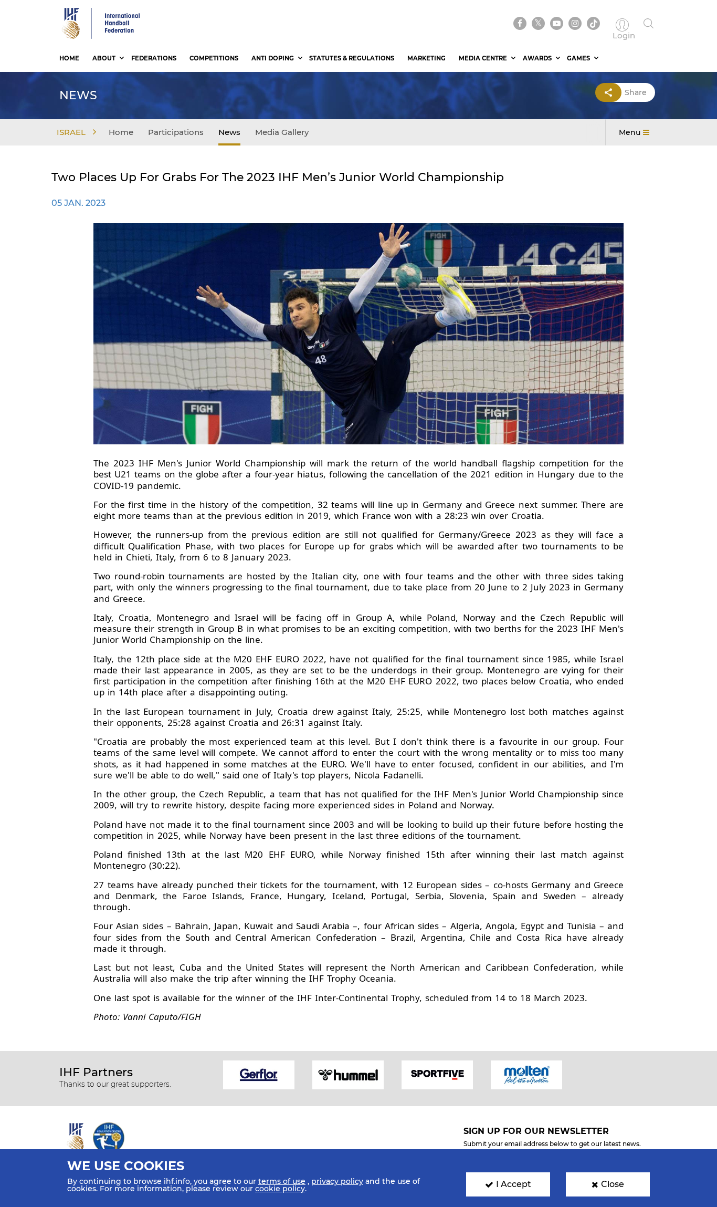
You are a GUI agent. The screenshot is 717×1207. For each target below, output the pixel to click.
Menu (629, 132)
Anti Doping (272, 58)
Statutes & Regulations (351, 58)
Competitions (213, 58)
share (636, 92)
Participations (176, 132)
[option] (258, 1074)
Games (578, 58)
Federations (153, 58)
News (229, 132)
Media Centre (483, 58)
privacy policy (337, 1181)
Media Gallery (282, 132)
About (103, 58)
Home (69, 58)
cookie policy (280, 1188)
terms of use (281, 1181)
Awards (537, 58)
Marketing (426, 58)
